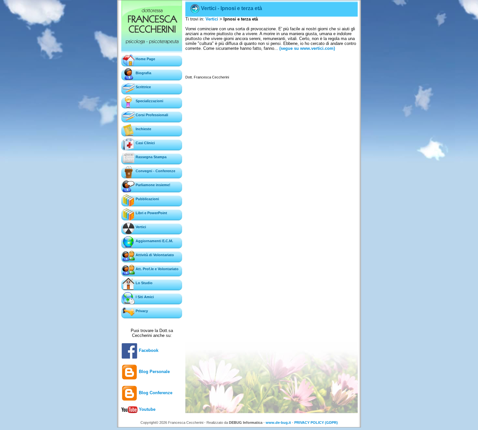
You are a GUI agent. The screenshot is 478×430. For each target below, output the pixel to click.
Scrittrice (143, 87)
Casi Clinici (145, 143)
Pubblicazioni (147, 199)
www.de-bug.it (278, 422)
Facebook (148, 350)
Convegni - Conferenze (155, 171)
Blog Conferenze (155, 392)
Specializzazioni (149, 101)
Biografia (143, 73)
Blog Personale (154, 371)
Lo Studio (144, 283)
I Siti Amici (144, 297)
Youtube (146, 409)
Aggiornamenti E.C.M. (154, 241)
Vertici (140, 227)
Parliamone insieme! (152, 185)
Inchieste (143, 129)
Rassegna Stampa (150, 157)
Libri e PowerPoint (151, 213)
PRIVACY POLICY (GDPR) (316, 422)
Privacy (141, 311)
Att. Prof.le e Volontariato (157, 269)
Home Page (145, 59)
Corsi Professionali (151, 115)
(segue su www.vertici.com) (306, 48)
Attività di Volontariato (154, 255)
